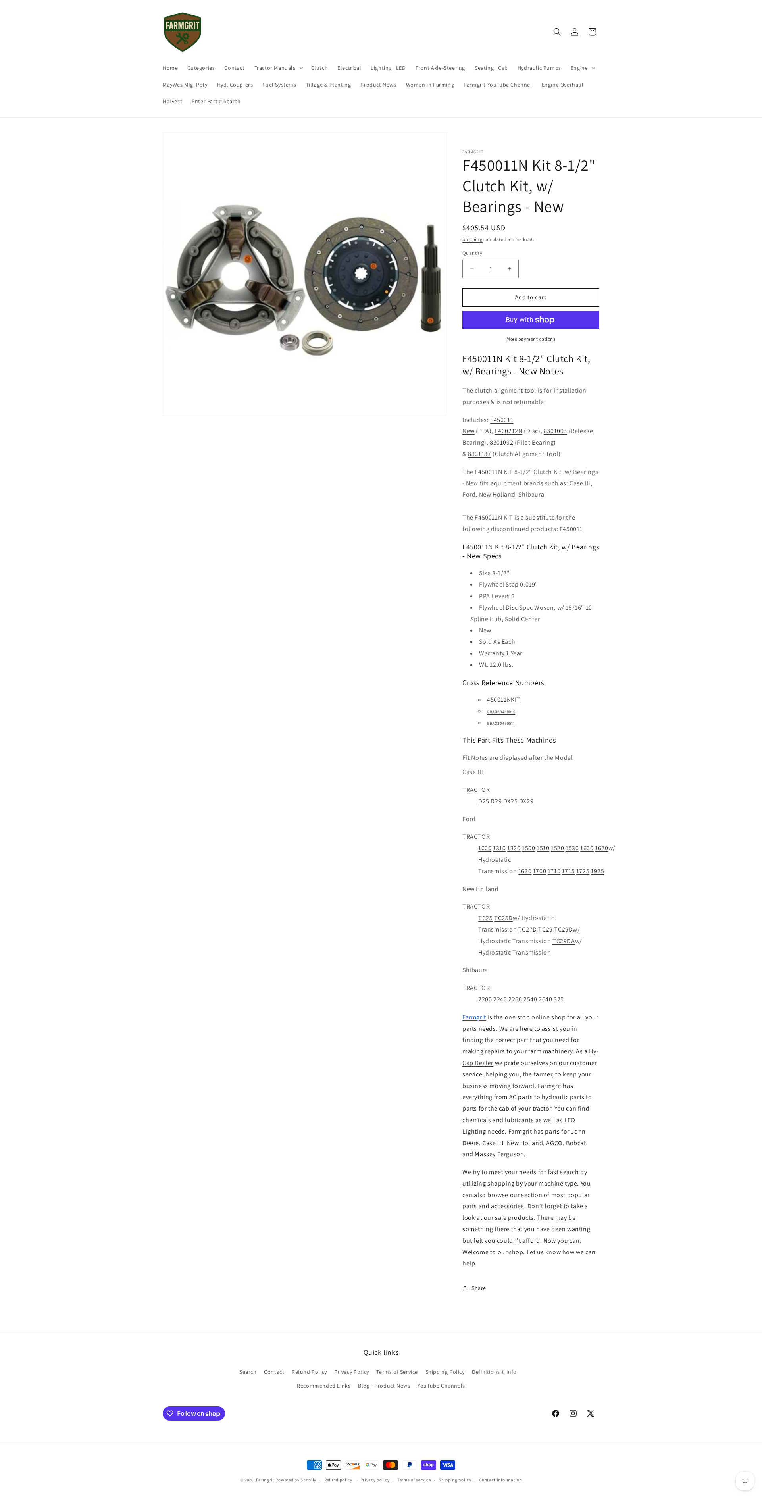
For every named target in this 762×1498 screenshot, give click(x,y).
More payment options (530, 339)
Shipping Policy (445, 1371)
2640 (545, 999)
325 (559, 999)
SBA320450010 (501, 712)
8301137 (479, 454)
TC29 (545, 929)
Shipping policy (455, 1480)
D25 (483, 801)
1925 (597, 871)
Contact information (500, 1480)
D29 (496, 801)
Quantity (472, 253)
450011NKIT (503, 699)
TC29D (563, 929)
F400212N (509, 431)
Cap (467, 1063)
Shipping (472, 239)
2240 (500, 999)
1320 (513, 848)
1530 (572, 848)
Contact (274, 1371)
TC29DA (563, 941)
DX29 (526, 801)
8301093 (555, 431)
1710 (554, 871)
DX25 (510, 801)
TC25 (485, 918)
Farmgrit (265, 1480)
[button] (278, 68)
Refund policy (338, 1480)
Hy (592, 1051)
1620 (601, 848)
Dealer (484, 1063)
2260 (515, 999)
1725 (582, 871)
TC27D (527, 929)
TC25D (503, 918)
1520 (557, 848)
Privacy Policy (351, 1371)
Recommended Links (323, 1385)
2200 (485, 999)
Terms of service (414, 1480)
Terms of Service (397, 1371)
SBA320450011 (501, 724)
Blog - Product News (384, 1385)
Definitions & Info (494, 1371)
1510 (543, 848)
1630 (524, 871)
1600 (586, 848)
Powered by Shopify (295, 1480)
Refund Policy (309, 1371)
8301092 (501, 442)
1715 (568, 871)
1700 (539, 871)
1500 (528, 848)
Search (248, 1371)
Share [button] (478, 1288)
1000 (484, 848)
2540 (530, 999)
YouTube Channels (441, 1385)
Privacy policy (375, 1480)
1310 (499, 848)
